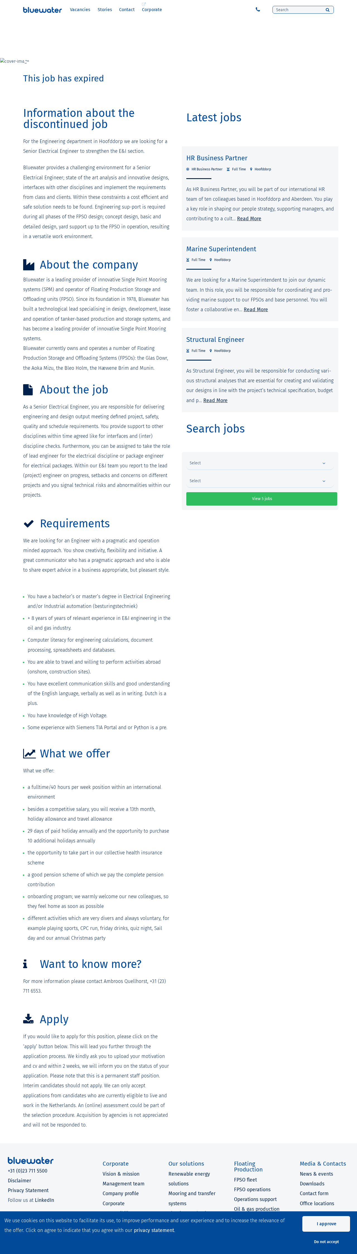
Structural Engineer (215, 340)
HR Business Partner (216, 158)
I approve (326, 1223)
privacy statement (154, 1230)
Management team (123, 1184)
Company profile (121, 1194)
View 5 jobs (262, 498)
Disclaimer (19, 1181)
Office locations (317, 1204)
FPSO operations (252, 1190)
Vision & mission (121, 1174)
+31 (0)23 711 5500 (27, 1171)
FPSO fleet (245, 1180)
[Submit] (327, 10)
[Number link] (259, 10)
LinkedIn (44, 1200)
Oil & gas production (256, 1209)
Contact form (314, 1194)
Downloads (312, 1184)
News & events (316, 1174)
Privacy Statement (28, 1190)
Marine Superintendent (221, 249)
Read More (249, 219)
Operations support (255, 1199)
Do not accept (326, 1241)
